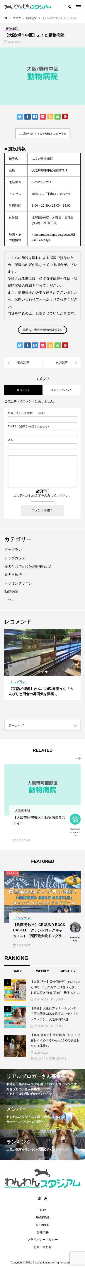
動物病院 (11, 591)
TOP (42, 1210)
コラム (9, 600)
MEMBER (42, 1224)
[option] (42, 664)
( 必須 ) (26, 413)
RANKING (42, 1217)
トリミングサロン (18, 583)
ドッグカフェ (14, 558)
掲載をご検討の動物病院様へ (42, 330)
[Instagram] (39, 1198)
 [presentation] (78, 758)
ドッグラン (13, 549)
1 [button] (38, 672)
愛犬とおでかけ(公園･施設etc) (27, 566)
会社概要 (42, 1232)
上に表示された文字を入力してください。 (42, 495)
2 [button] (42, 672)
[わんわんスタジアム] (27, 6)
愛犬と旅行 (13, 575)
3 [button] (46, 672)
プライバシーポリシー (42, 1239)
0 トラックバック (61, 390)
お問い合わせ (42, 1246)
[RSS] (46, 1198)
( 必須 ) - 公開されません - (28, 426)
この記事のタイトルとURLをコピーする (42, 133)
